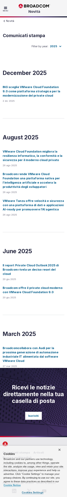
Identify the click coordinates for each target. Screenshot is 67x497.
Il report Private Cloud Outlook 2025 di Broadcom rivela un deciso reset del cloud (31, 270)
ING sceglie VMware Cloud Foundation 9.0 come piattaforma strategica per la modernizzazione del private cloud (31, 91)
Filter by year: (39, 46)
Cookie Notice (12, 485)
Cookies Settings (32, 492)
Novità (34, 11)
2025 (53, 46)
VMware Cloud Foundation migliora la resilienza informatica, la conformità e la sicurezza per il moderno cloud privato (33, 156)
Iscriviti (33, 415)
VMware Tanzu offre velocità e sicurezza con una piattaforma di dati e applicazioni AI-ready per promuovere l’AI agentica (33, 205)
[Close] (59, 450)
